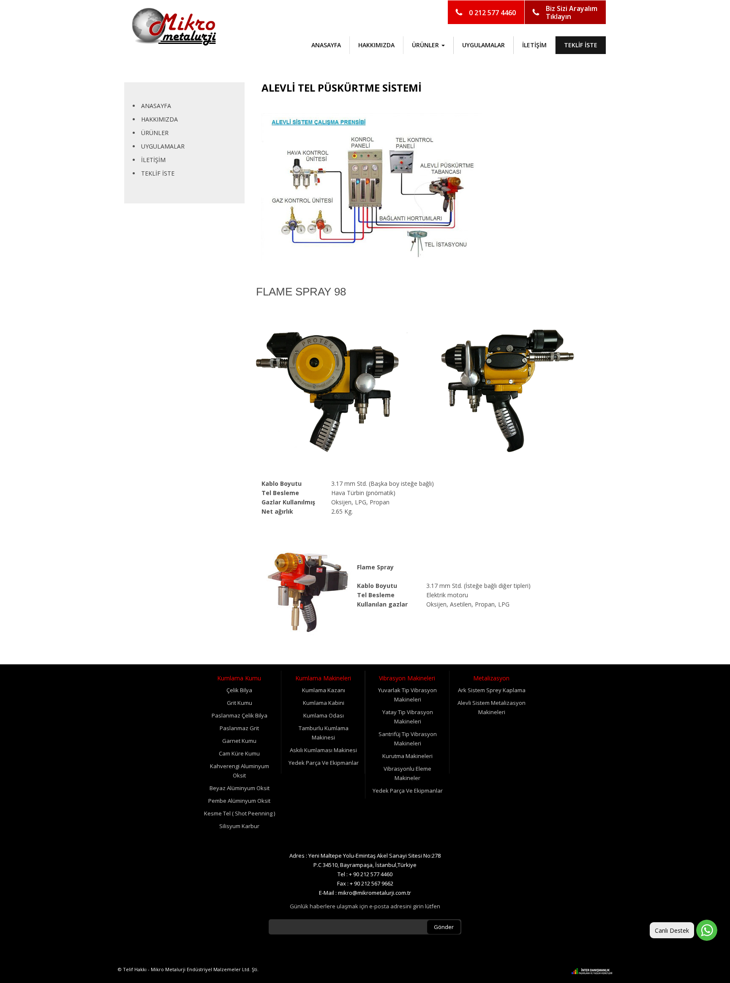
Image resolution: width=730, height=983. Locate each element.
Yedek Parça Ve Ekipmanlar (324, 762)
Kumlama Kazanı (323, 690)
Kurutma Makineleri (407, 756)
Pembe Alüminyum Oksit (239, 800)
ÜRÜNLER (155, 133)
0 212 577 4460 (492, 12)
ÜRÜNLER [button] (426, 45)
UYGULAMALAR (483, 45)
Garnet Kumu (239, 741)
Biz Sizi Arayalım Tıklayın (571, 12)
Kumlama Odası (323, 715)
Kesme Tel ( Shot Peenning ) (239, 813)
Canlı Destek (672, 930)
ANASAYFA (326, 45)
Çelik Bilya (239, 690)
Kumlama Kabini (323, 703)
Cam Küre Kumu (239, 753)
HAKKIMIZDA (376, 45)
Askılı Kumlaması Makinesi (323, 750)
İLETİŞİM (534, 45)
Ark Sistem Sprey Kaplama (492, 690)
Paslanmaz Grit (239, 728)
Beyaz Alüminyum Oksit (240, 788)
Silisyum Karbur (239, 826)
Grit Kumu (239, 703)
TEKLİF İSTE (580, 45)
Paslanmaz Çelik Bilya (239, 715)
